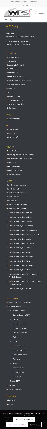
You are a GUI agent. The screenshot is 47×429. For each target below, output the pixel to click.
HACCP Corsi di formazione (17, 193)
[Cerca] (34, 12)
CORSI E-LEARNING (14, 306)
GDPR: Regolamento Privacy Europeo (20, 155)
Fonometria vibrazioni (15, 77)
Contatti (10, 404)
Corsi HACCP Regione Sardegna (21, 265)
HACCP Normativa (13, 189)
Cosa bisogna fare (13, 137)
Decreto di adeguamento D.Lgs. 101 (20, 158)
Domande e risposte (14, 170)
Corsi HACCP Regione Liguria (20, 239)
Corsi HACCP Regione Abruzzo (21, 212)
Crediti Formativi (19, 372)
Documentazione (13, 166)
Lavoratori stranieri (20, 333)
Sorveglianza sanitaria (15, 100)
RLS (14, 337)
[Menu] (40, 12)
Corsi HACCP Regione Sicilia (20, 270)
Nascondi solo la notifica (17, 425)
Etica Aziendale (12, 129)
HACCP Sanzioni (13, 197)
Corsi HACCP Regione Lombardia (22, 243)
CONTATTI (33, 2)
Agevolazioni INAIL (14, 96)
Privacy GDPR (15, 381)
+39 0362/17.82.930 (21, 41)
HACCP (12, 385)
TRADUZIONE (24, 5)
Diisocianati (17, 376)
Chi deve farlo (12, 133)
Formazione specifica (20, 346)
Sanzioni (10, 92)
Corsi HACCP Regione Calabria (21, 221)
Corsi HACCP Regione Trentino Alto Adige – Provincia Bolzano (25, 275)
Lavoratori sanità (19, 324)
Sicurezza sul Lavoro (17, 311)
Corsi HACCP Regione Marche (20, 248)
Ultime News (11, 400)
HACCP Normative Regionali (17, 208)
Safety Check (11, 88)
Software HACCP (13, 201)
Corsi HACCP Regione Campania (21, 226)
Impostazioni (35, 425)
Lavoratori (16, 319)
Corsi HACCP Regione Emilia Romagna (23, 230)
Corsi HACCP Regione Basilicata (21, 217)
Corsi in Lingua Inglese (21, 328)
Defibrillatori (11, 108)
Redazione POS (12, 73)
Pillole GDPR (11, 162)
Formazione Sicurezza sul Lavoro (19, 80)
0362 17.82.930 (15, 2)
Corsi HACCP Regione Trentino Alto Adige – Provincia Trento (25, 282)
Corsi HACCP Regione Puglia (20, 261)
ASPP (15, 363)
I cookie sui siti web (14, 174)
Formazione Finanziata (15, 389)
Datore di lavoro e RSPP (21, 315)
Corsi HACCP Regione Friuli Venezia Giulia (25, 234)
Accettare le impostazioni (23, 419)
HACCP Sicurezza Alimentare (17, 185)
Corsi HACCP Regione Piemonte (21, 256)
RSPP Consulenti (19, 350)
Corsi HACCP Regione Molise (20, 252)
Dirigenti (16, 341)
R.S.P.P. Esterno (12, 69)
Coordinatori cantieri (20, 355)
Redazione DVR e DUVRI (15, 65)
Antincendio (11, 61)
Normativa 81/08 (13, 57)
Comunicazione (18, 368)
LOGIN (25, 2)
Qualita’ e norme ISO (14, 119)
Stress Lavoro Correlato (15, 104)
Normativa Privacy (13, 151)
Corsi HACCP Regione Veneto (20, 289)
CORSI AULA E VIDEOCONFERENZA (19, 302)
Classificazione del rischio (16, 84)
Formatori (16, 359)
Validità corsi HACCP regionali (17, 204)
